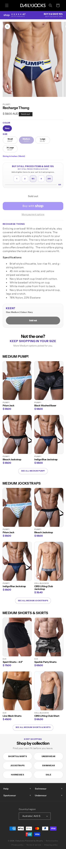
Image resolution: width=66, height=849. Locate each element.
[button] (6, 5)
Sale (48, 774)
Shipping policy (51, 845)
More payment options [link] (33, 214)
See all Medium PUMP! (33, 471)
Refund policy (52, 841)
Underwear (49, 756)
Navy (7, 128)
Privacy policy (18, 845)
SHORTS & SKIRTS (17, 756)
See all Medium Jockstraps (33, 601)
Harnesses (17, 774)
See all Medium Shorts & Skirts (33, 727)
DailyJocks (20, 841)
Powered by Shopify (34, 841)
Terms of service (33, 845)
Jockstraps (17, 765)
